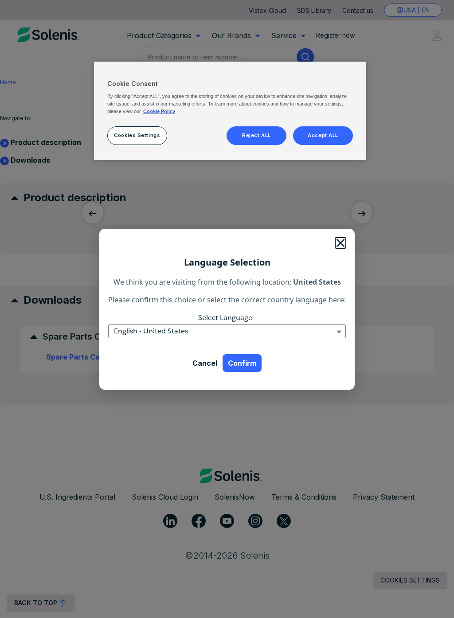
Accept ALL (323, 135)
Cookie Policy (159, 111)
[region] (230, 111)
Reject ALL (256, 135)
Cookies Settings (137, 135)
